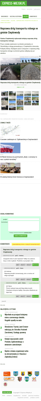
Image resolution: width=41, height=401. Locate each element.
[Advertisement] (20, 198)
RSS (3, 395)
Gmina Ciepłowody (29, 119)
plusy (23, 264)
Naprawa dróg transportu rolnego (13, 119)
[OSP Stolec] (33, 381)
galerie (13, 20)
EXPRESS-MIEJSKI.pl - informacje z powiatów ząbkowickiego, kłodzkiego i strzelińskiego (13, 3)
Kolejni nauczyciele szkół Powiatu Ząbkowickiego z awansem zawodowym (14, 342)
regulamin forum (27, 232)
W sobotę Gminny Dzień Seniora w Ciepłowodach (17, 177)
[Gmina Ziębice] (25, 381)
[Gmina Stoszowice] (7, 381)
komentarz (4, 222)
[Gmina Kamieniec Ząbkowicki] (35, 375)
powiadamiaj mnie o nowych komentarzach (26, 244)
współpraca (16, 395)
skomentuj (36, 264)
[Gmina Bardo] (21, 375)
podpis (5, 219)
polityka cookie (34, 397)
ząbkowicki (37, 9)
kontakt (24, 395)
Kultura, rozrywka (16, 16)
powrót (4, 301)
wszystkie (29, 9)
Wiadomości (4, 16)
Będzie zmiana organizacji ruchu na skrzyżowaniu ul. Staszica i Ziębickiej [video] (16, 354)
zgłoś (17, 264)
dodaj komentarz (20, 235)
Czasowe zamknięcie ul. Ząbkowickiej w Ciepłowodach (19, 139)
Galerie (25, 16)
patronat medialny (33, 395)
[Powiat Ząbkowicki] (5, 375)
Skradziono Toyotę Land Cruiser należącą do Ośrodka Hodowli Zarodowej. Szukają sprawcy (16, 330)
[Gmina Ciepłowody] (28, 375)
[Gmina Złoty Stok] (18, 381)
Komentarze (33, 16)
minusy (29, 264)
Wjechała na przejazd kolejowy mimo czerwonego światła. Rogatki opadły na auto (16, 317)
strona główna (5, 20)
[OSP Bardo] (4, 386)
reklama (9, 395)
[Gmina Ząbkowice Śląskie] (14, 375)
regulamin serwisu (23, 397)
